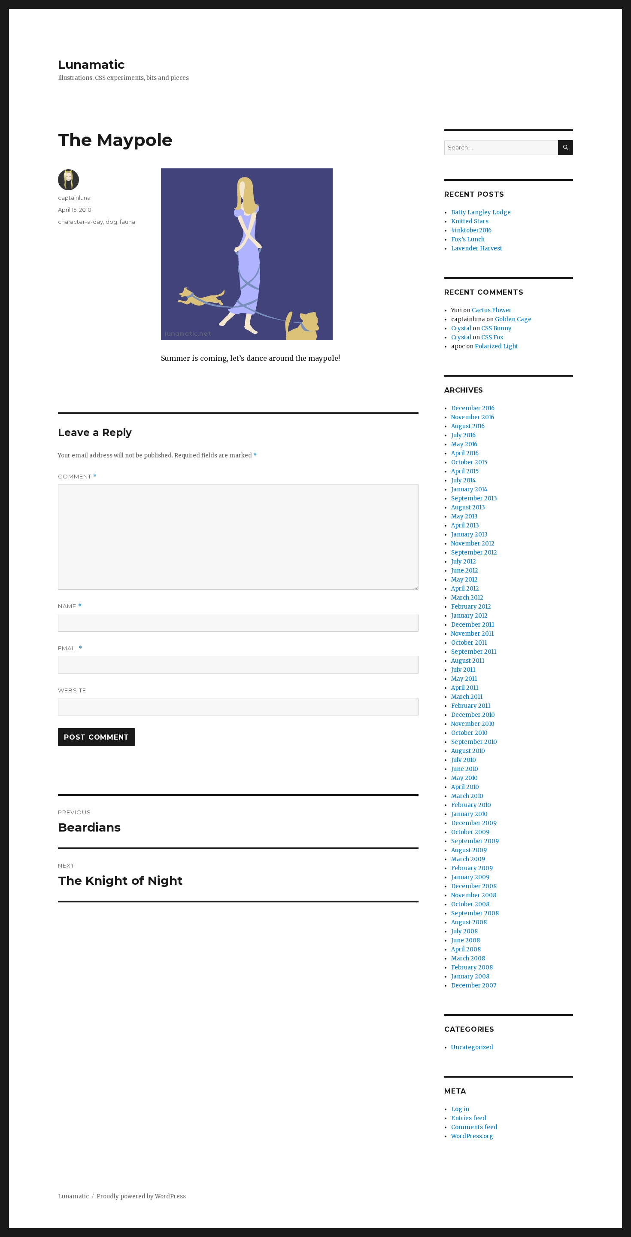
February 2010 (471, 805)
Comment (77, 476)
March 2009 (468, 859)
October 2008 (470, 904)
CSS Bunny (496, 328)
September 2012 (474, 552)
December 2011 (472, 624)
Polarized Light (496, 346)
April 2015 (465, 471)
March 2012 (467, 597)
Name (70, 606)
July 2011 (463, 669)
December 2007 (473, 985)
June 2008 (465, 940)
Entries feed (468, 1118)
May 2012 (464, 579)
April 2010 (465, 787)
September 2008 (475, 913)
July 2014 (463, 480)
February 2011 (470, 706)
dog (111, 221)
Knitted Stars (469, 221)
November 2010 (472, 724)
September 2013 (474, 498)
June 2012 (464, 570)
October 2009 (470, 832)
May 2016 (464, 444)
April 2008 (466, 949)
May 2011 (464, 678)
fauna (127, 221)
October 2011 (469, 642)
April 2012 (465, 588)
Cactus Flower (492, 310)
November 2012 (472, 543)
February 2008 (472, 967)
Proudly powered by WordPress (141, 1196)
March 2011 (466, 697)
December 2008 (474, 886)
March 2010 (467, 796)
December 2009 (474, 823)
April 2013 (465, 525)
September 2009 (475, 841)
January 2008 (470, 976)
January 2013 (469, 534)
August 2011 (467, 660)
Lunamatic (91, 64)
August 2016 (468, 426)
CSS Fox (492, 337)
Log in (460, 1109)
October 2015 (469, 462)
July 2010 (463, 760)
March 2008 (468, 958)
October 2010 (469, 733)
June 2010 (464, 769)
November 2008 (473, 895)
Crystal (461, 328)
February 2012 (471, 606)
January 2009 (470, 877)
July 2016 (463, 435)
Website (72, 690)
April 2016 (465, 453)
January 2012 (469, 615)
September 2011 (473, 651)
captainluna (74, 197)
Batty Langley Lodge (481, 212)
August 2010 (468, 751)
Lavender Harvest (476, 248)
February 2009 (472, 868)
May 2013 (464, 516)
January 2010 (469, 814)
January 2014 (469, 489)
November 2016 (472, 417)
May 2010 (464, 778)
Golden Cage (513, 319)
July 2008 (464, 931)
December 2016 (472, 408)
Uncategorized (472, 1047)
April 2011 (464, 688)
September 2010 (474, 742)
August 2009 (469, 850)
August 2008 (469, 922)
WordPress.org (472, 1136)
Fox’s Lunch (468, 239)
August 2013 (468, 507)
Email (70, 648)
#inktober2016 (471, 230)
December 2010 (473, 715)
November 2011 (472, 633)
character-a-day (80, 221)
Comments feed (474, 1127)
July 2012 (463, 561)
